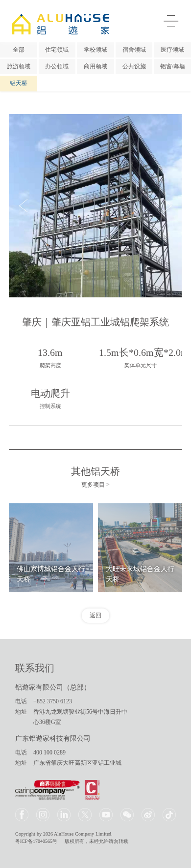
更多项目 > (95, 484)
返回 (95, 615)
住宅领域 (57, 49)
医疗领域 (172, 49)
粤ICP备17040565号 (36, 841)
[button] (23, 205)
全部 (18, 49)
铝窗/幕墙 (172, 66)
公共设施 (134, 66)
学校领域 (95, 49)
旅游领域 (18, 66)
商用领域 (95, 66)
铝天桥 (18, 83)
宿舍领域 (134, 49)
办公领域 (57, 66)
